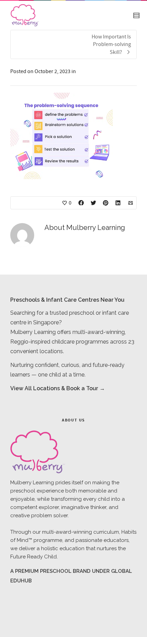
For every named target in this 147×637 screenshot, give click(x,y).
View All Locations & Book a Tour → (57, 388)
